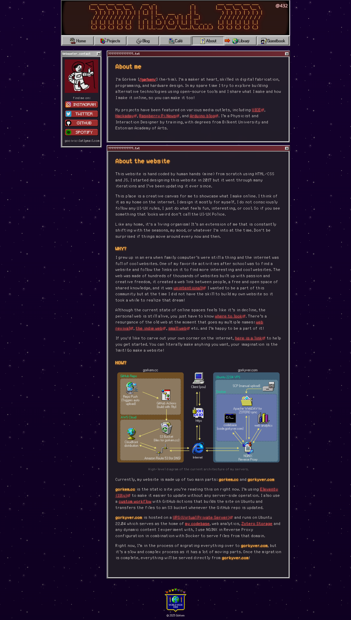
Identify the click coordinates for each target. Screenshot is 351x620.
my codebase (197, 524)
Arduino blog (202, 116)
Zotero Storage (256, 524)
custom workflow (135, 502)
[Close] (99, 54)
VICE (256, 110)
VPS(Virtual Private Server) (201, 518)
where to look (228, 316)
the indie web (149, 329)
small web (177, 329)
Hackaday (124, 116)
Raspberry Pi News (157, 116)
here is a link (248, 338)
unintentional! (188, 288)
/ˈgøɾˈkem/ (147, 79)
